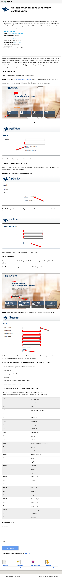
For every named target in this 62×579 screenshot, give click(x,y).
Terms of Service (53, 576)
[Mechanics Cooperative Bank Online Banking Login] (9, 561)
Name (4, 541)
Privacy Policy (42, 576)
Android (12, 39)
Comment (5, 526)
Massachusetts (17, 42)
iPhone (17, 39)
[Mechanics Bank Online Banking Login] (52, 561)
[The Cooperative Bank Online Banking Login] (37, 561)
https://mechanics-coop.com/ (16, 33)
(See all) (27, 553)
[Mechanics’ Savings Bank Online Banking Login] (23, 561)
